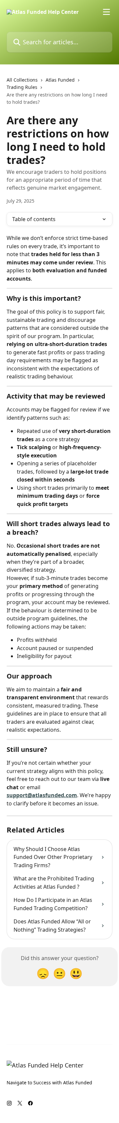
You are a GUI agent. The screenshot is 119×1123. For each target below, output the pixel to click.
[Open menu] (106, 12)
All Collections (22, 80)
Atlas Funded (60, 80)
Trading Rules (22, 87)
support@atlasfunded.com (42, 795)
